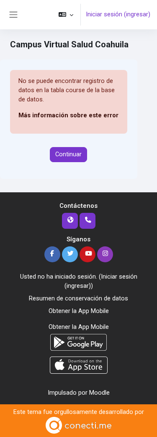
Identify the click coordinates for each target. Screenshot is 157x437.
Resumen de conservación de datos (78, 298)
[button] (66, 14)
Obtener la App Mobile (79, 311)
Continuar (68, 154)
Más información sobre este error (68, 115)
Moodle (99, 392)
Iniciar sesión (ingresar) (118, 14)
